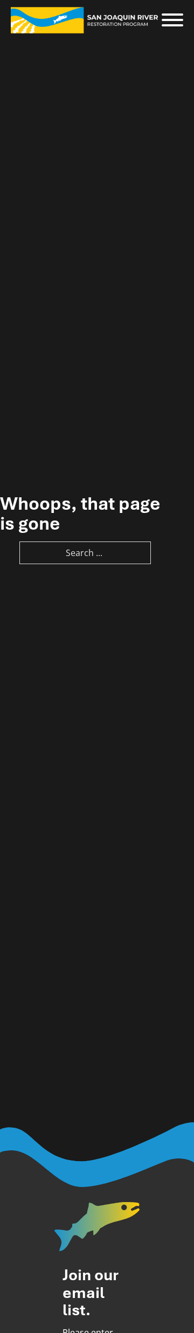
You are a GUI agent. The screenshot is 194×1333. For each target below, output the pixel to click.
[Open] (172, 20)
